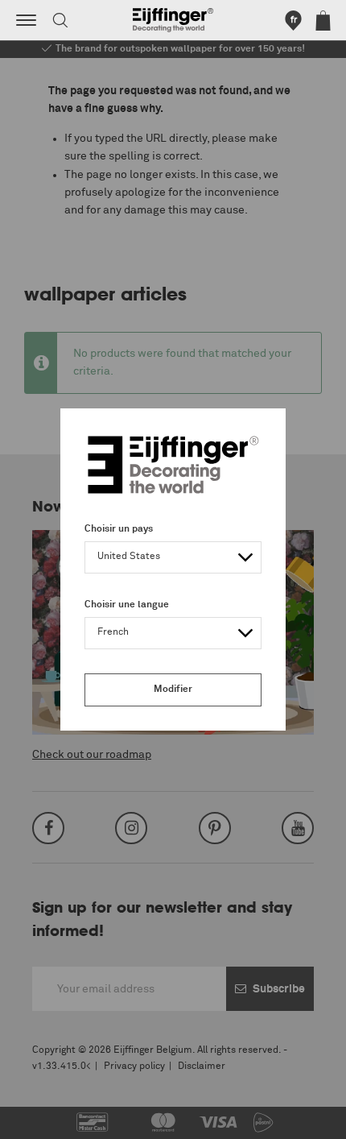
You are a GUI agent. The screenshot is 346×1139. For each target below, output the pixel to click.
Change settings (54, 1118)
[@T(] (26, 20)
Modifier (173, 689)
